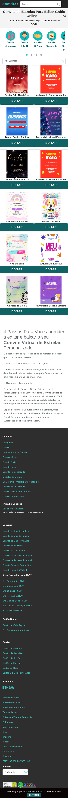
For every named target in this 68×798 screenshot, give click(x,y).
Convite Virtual (10, 457)
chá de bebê (17, 263)
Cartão (6, 642)
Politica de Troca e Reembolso (18, 717)
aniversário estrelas (51, 263)
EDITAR (17, 100)
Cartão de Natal (10, 668)
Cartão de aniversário (13, 648)
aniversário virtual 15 (17, 179)
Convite (6, 447)
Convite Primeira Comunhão (17, 565)
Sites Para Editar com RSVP (17, 575)
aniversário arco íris (17, 221)
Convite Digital (10, 467)
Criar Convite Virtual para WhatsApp (21, 481)
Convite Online (10, 462)
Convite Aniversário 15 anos (17, 491)
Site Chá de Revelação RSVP (17, 605)
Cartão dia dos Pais (12, 658)
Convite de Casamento (14, 550)
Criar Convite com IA (13, 746)
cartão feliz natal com (17, 95)
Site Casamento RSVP (14, 586)
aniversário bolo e (17, 305)
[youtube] (12, 687)
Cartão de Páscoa (12, 663)
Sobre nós (8, 681)
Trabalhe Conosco (12, 504)
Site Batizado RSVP (12, 610)
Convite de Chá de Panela (16, 536)
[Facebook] (4, 687)
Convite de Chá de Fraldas (16, 531)
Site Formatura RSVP (13, 596)
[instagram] (8, 687)
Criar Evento (9, 751)
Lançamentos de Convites (16, 452)
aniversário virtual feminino (51, 137)
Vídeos (6, 741)
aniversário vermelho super (51, 179)
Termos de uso (10, 712)
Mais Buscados (10, 727)
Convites (7, 436)
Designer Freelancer (23, 510)
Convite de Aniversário (14, 486)
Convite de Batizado (13, 545)
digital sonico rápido (17, 137)
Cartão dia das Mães (13, 653)
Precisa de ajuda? (12, 697)
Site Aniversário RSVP (14, 581)
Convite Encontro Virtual (15, 570)
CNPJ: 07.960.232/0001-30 (16, 761)
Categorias (8, 442)
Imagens (7, 737)
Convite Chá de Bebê (13, 496)
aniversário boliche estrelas (51, 305)
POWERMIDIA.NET (12, 702)
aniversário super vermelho (51, 95)
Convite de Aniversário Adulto (17, 555)
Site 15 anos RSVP (12, 591)
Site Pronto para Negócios (16, 630)
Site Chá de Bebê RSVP (15, 600)
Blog (5, 732)
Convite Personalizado (14, 472)
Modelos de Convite (12, 477)
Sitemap (7, 756)
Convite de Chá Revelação (16, 540)
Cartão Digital (10, 619)
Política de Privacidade (14, 707)
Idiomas (7, 766)
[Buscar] (58, 4)
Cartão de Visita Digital (14, 625)
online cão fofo (51, 221)
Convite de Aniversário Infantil (17, 560)
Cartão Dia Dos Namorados (16, 673)
